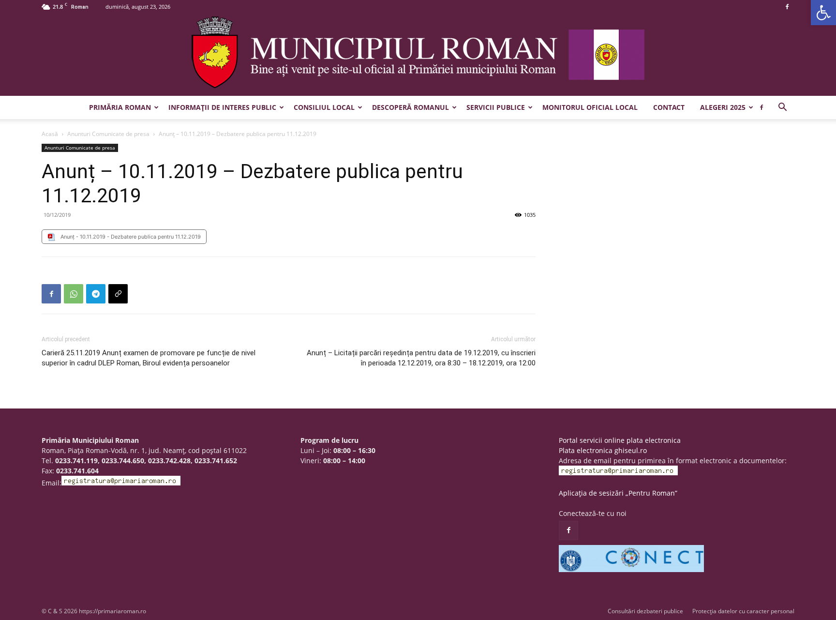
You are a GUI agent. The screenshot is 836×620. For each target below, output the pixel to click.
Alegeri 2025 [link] (723, 107)
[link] (823, 12)
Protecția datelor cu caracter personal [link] (743, 611)
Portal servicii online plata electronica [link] (620, 440)
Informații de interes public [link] (222, 107)
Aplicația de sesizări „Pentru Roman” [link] (618, 493)
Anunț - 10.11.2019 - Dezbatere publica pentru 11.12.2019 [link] (130, 236)
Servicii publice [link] (495, 107)
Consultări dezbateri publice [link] (645, 611)
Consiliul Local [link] (324, 107)
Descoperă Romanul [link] (410, 107)
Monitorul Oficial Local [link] (590, 107)
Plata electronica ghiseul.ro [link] (603, 450)
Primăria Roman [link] (120, 107)
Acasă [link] (50, 134)
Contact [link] (669, 107)
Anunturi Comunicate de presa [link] (108, 134)
